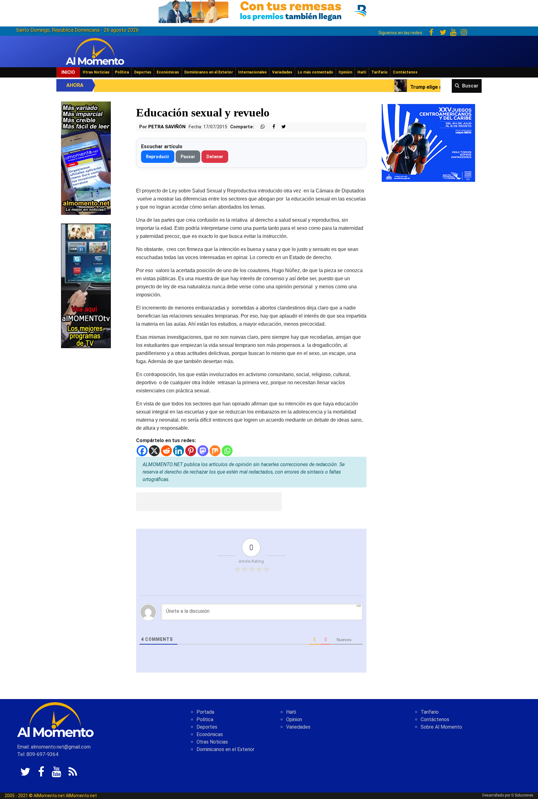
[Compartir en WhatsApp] (260, 126)
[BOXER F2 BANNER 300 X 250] (428, 142)
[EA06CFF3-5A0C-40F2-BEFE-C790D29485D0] (86, 285)
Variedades (282, 72)
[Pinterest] (190, 450)
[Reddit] (166, 450)
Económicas (168, 72)
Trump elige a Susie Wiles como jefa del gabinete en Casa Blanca (429, 87)
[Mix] (215, 450)
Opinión (345, 72)
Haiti (291, 712)
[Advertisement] (209, 501)
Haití (361, 72)
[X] (154, 450)
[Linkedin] (178, 450)
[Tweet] (281, 126)
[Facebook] (142, 450)
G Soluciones (522, 795)
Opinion (294, 719)
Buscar (470, 86)
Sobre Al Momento (441, 727)
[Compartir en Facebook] (270, 126)
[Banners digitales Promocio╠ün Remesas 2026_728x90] (269, 10)
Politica (204, 719)
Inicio (68, 72)
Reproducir (157, 156)
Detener (214, 156)
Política (122, 72)
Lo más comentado (315, 72)
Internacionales (252, 72)
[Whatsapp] (227, 450)
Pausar (188, 156)
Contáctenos (405, 72)
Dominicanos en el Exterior (208, 72)
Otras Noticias (96, 72)
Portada (205, 712)
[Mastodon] (202, 450)
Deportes (142, 72)
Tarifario (379, 72)
